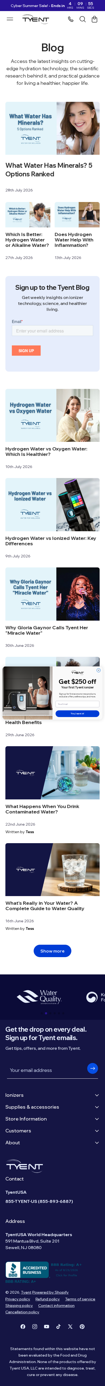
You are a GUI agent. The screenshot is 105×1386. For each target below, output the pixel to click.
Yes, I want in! (77, 713)
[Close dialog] (98, 670)
